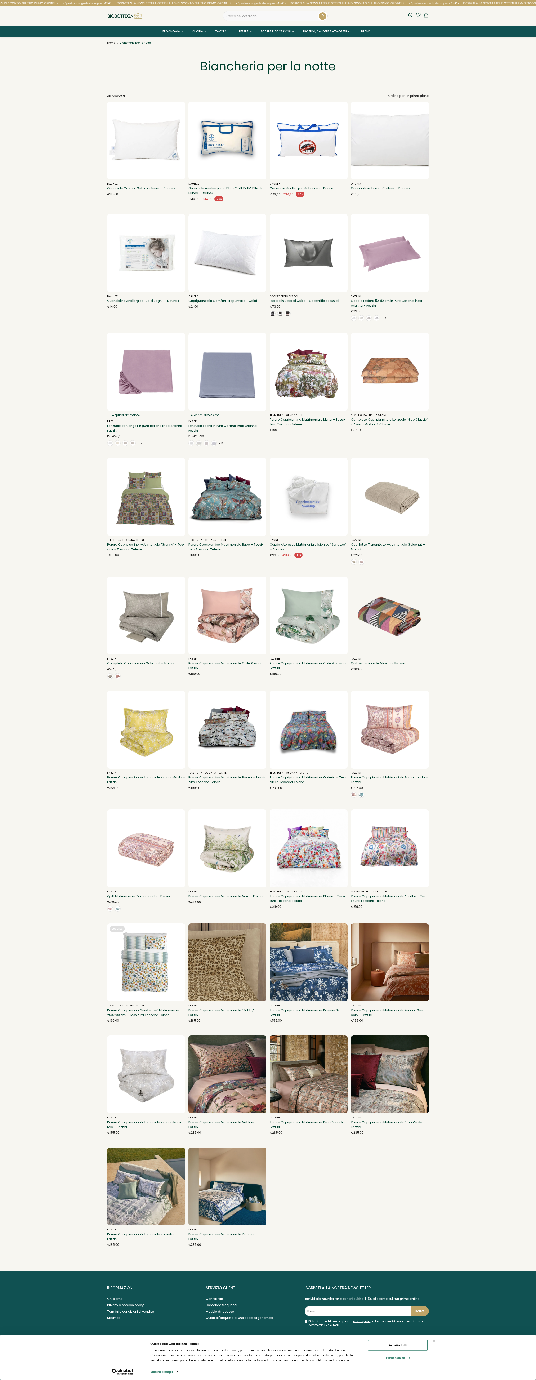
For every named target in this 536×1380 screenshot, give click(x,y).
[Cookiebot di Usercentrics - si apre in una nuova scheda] (122, 1372)
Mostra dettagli (161, 1372)
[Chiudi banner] (434, 1341)
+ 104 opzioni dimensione (123, 415)
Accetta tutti (398, 1345)
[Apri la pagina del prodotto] (146, 140)
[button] (275, 16)
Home (111, 43)
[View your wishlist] (417, 15)
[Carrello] (426, 16)
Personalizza (395, 1357)
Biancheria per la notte (135, 43)
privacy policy (362, 1321)
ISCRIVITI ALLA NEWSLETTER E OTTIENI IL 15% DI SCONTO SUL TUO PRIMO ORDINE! (115, 3)
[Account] (410, 16)
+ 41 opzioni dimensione (203, 415)
